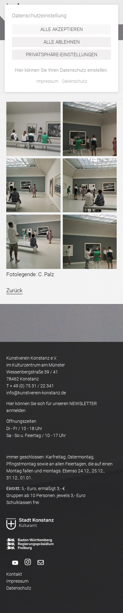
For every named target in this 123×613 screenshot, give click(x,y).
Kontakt (14, 574)
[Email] (38, 567)
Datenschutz (18, 588)
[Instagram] (25, 567)
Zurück (14, 290)
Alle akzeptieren (61, 29)
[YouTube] (12, 567)
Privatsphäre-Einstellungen (61, 55)
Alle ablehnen (62, 42)
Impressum (17, 581)
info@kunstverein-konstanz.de (36, 392)
